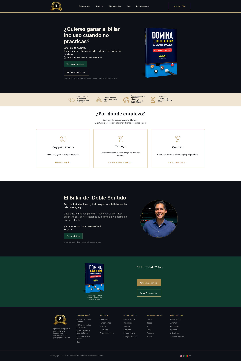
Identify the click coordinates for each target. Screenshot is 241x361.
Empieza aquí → (63, 163)
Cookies (173, 330)
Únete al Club (179, 6)
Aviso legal (174, 333)
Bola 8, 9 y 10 (129, 319)
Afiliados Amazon (177, 337)
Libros (149, 319)
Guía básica (104, 319)
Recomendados (142, 6)
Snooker (127, 326)
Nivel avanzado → (178, 163)
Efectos (103, 326)
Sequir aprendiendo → (120, 163)
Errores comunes (107, 333)
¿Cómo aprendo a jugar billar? (84, 326)
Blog (129, 6)
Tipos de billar (115, 6)
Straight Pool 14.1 (130, 337)
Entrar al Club (73, 236)
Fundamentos (105, 323)
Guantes (150, 333)
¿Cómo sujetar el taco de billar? (83, 332)
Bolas (149, 330)
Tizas (149, 326)
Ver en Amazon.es (75, 64)
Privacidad (174, 326)
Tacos (149, 323)
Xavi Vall (173, 323)
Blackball (127, 330)
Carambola (128, 323)
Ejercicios (104, 330)
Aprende (99, 6)
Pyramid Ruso (129, 333)
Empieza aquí (84, 6)
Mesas (149, 337)
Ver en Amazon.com (76, 72)
